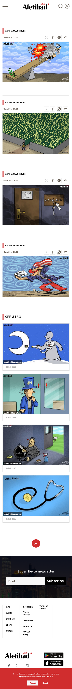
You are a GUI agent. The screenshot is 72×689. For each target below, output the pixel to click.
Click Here (23, 677)
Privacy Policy (26, 633)
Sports (9, 625)
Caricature (28, 620)
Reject (45, 683)
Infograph (28, 607)
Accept (33, 683)
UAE (8, 607)
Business (10, 619)
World (9, 613)
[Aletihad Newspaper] (36, 6)
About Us (27, 626)
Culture (9, 631)
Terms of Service (44, 607)
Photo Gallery (26, 613)
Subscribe (55, 581)
